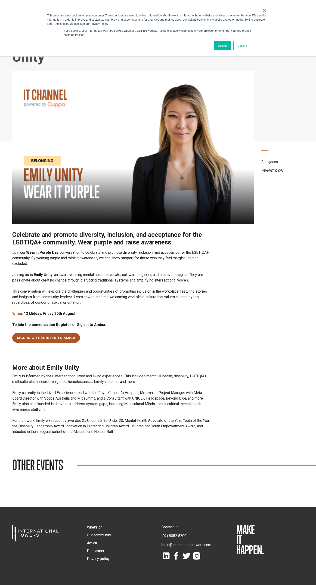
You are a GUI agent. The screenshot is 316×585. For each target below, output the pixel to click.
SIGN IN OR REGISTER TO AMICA (46, 338)
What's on (94, 527)
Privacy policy (98, 559)
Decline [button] (242, 45)
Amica (92, 543)
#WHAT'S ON (272, 171)
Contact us (170, 527)
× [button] (264, 9)
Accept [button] (222, 45)
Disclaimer (95, 551)
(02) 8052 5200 (173, 536)
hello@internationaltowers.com (186, 545)
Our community (99, 535)
